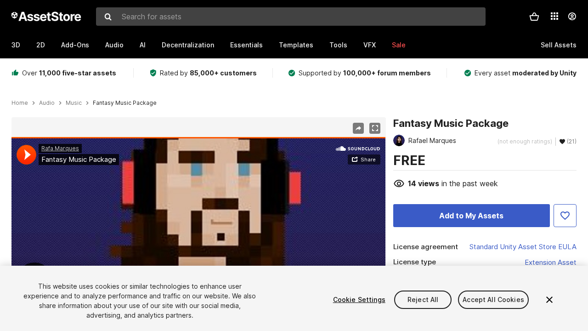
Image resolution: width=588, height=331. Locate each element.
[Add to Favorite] (565, 215)
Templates (296, 45)
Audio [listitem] (47, 103)
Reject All (422, 299)
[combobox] (291, 16)
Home (19, 103)
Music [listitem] (74, 103)
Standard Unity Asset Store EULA (523, 246)
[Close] (549, 300)
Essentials (246, 45)
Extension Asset (551, 262)
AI (143, 45)
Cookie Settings (359, 299)
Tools (338, 45)
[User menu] (572, 16)
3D (15, 45)
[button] (534, 16)
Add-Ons (75, 45)
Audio (114, 45)
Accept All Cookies (493, 299)
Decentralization (188, 45)
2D (40, 45)
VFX (369, 45)
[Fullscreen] (374, 128)
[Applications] (554, 16)
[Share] (358, 128)
